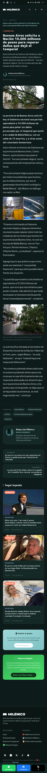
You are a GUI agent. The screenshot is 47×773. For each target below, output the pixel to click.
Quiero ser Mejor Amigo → (23, 675)
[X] (16, 755)
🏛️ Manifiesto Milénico (31, 738)
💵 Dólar (33, 2)
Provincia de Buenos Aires (23, 414)
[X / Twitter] (11, 2)
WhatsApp (9, 769)
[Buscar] (29, 9)
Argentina (12, 20)
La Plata (7, 414)
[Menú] (41, 9)
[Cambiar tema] (35, 9)
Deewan (15, 762)
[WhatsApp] (28, 755)
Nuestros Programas (11, 741)
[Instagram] (7, 2)
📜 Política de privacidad (31, 741)
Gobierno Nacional (34, 409)
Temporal (7, 419)
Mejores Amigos (10, 745)
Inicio (5, 20)
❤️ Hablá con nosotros (31, 734)
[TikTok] (14, 2)
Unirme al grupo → (23, 645)
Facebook (23, 769)
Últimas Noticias (9, 738)
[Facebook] (4, 2)
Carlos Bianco (19, 409)
